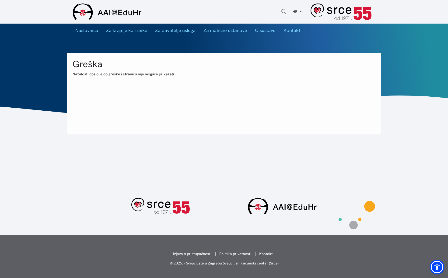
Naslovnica (86, 30)
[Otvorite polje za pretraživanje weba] (284, 12)
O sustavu (265, 30)
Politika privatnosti (235, 253)
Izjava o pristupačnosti (192, 253)
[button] (437, 267)
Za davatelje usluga (175, 30)
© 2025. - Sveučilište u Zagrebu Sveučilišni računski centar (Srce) (224, 263)
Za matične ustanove (225, 30)
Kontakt (292, 30)
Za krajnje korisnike (126, 30)
